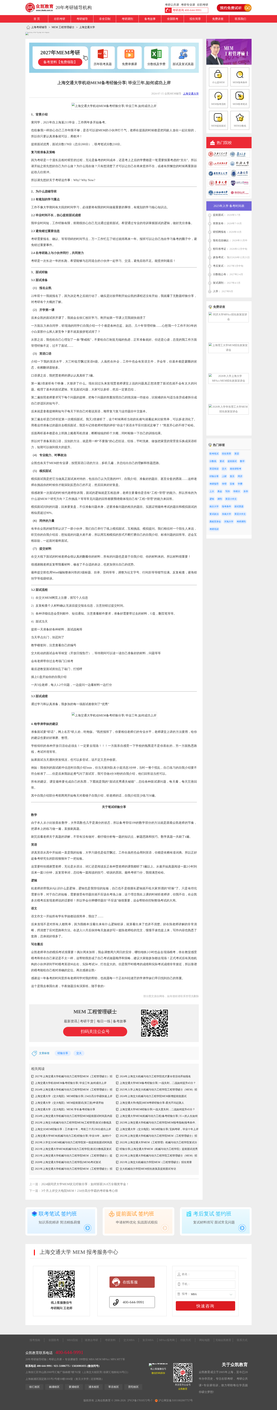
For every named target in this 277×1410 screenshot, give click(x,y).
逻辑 (212, 499)
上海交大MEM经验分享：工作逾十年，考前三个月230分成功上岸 (73, 1129)
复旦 (232, 476)
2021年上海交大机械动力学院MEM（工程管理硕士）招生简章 (156, 1162)
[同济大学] (239, 166)
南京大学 (214, 506)
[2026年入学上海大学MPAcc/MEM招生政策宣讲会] (228, 380)
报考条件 (226, 506)
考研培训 (214, 529)
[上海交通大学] (218, 157)
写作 (227, 491)
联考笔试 (214, 453)
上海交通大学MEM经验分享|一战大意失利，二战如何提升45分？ (157, 1109)
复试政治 (214, 514)
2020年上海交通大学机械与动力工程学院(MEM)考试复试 (68, 1162)
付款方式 (185, 1340)
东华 (245, 491)
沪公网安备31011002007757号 (175, 1400)
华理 (224, 484)
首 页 (37, 18)
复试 (222, 461)
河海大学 (228, 521)
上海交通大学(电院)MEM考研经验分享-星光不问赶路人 (152, 1102)
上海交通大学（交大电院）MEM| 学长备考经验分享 (65, 1109)
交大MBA (129, 1340)
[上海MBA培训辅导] (41, 7)
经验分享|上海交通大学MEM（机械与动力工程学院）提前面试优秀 (159, 1149)
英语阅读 (214, 468)
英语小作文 (231, 499)
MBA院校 (72, 1340)
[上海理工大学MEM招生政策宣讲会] (228, 350)
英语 (236, 453)
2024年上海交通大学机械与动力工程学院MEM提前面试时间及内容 (73, 1116)
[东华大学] (218, 186)
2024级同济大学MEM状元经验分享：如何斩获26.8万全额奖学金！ (85, 1184)
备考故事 (150, 18)
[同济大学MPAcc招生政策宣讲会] (228, 319)
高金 (219, 491)
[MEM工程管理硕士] (229, 63)
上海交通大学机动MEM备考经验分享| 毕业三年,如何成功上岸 (70, 1083)
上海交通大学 (87, 27)
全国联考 (172, 18)
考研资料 (110, 1340)
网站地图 (204, 1340)
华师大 (236, 491)
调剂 (219, 499)
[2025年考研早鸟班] (37, 33)
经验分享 (62, 1053)
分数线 (213, 461)
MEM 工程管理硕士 (63, 27)
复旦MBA (148, 1340)
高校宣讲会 (215, 521)
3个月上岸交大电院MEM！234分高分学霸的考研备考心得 (79, 1190)
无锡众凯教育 (223, 1340)
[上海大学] (239, 176)
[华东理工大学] (218, 176)
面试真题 (238, 506)
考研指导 (214, 484)
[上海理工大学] (239, 186)
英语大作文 (240, 514)
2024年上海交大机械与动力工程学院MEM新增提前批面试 (153, 1096)
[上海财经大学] (218, 166)
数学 (242, 461)
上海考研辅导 (39, 27)
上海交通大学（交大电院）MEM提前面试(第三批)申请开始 (69, 1102)
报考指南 (35, 1340)
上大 (212, 491)
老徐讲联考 (235, 468)
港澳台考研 (91, 1340)
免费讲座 (217, 18)
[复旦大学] (239, 157)
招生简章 (195, 18)
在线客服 (130, 1282)
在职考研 (59, 18)
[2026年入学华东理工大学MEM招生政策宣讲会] (228, 411)
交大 (79, 1053)
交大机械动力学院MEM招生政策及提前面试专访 (148, 1168)
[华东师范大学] (239, 195)
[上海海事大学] (218, 195)
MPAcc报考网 (167, 1340)
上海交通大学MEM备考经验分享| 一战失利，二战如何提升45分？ (158, 1083)
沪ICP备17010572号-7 (139, 1400)
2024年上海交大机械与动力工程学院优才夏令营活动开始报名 (155, 1076)
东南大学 (226, 514)
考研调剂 (127, 18)
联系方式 (242, 1340)
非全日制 (104, 18)
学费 (240, 484)
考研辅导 (82, 18)
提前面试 (232, 461)
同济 (240, 476)
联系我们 (240, 18)
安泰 (232, 484)
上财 (224, 476)
